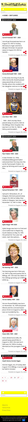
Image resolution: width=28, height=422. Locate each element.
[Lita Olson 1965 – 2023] (14, 103)
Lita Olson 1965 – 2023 (9, 117)
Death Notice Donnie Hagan (11, 361)
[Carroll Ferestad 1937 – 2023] (14, 29)
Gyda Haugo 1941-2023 (9, 224)
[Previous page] (2, 377)
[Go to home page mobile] (2, 9)
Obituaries (13, 15)
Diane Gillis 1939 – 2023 (9, 334)
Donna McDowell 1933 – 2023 (11, 74)
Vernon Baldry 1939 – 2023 (10, 299)
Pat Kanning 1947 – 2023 (10, 267)
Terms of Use (6, 407)
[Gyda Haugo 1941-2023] (14, 215)
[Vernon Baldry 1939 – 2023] (14, 291)
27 (18, 378)
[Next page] (6, 380)
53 (3, 381)
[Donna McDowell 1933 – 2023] (14, 64)
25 (11, 378)
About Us (5, 405)
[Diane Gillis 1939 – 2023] (14, 324)
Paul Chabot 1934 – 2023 (10, 154)
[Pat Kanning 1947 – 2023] (14, 254)
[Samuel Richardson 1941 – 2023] (14, 180)
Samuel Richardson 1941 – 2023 (12, 190)
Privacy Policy (6, 410)
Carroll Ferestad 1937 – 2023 (11, 37)
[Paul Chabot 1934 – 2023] (14, 145)
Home (5, 15)
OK (23, 420)
